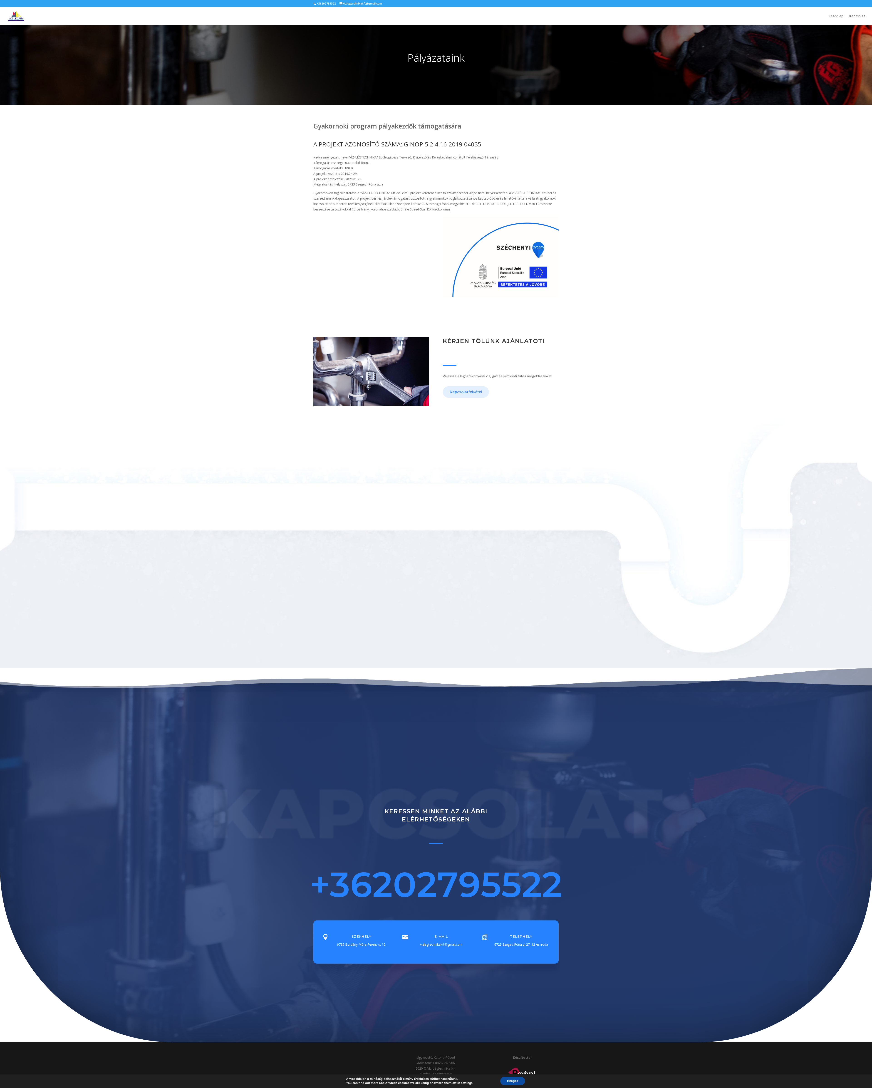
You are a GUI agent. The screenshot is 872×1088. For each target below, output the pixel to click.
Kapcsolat (857, 16)
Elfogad (512, 1081)
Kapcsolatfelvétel (466, 392)
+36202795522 (436, 884)
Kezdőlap (836, 16)
